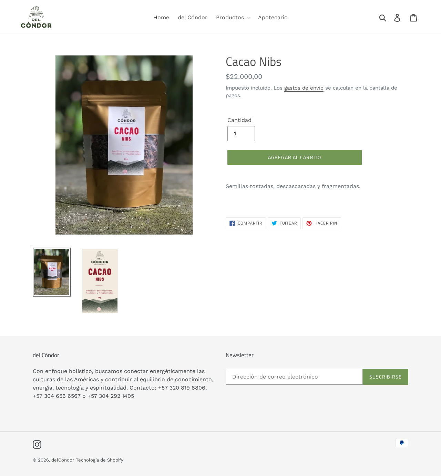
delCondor (62, 460)
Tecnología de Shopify (99, 460)
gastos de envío (304, 88)
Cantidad (239, 120)
